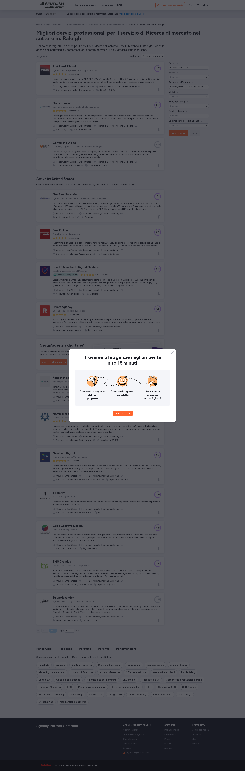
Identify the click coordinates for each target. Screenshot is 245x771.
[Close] (172, 352)
